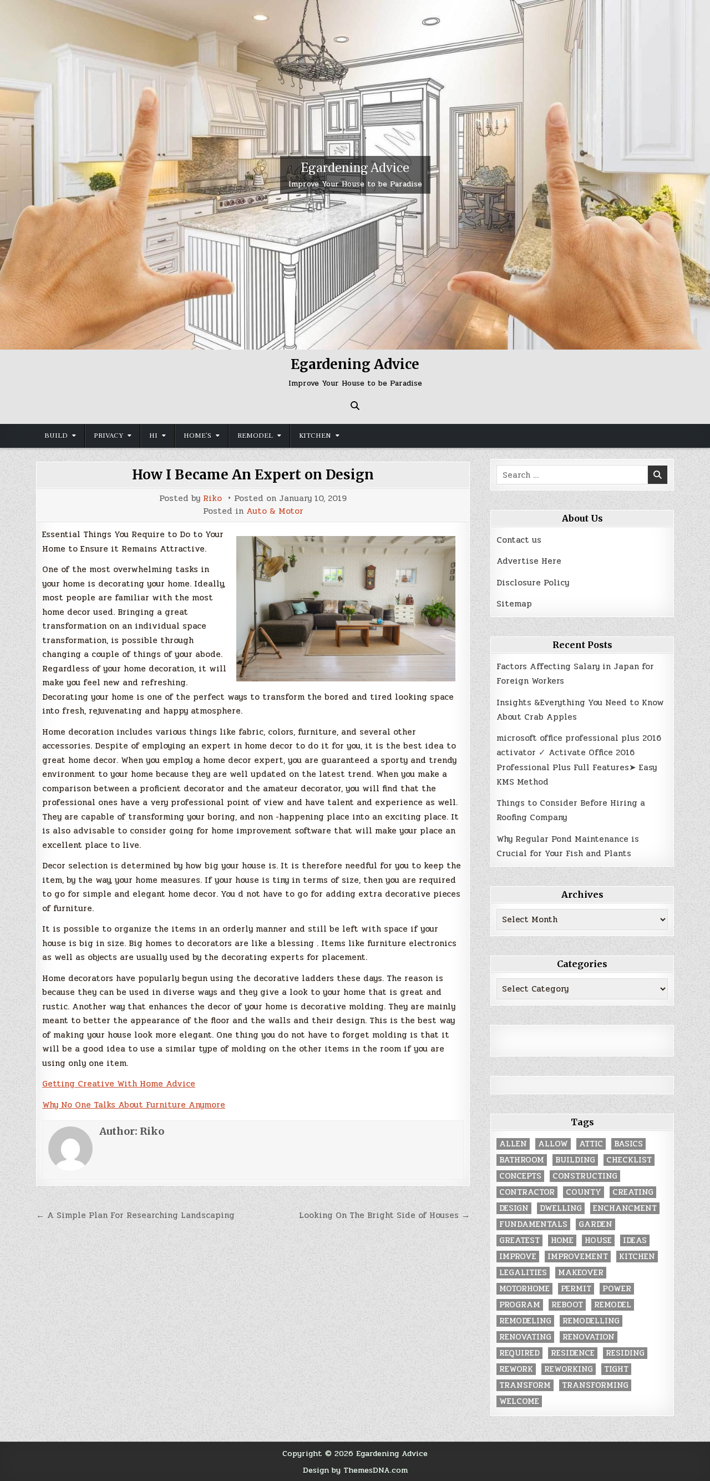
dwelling (561, 1208)
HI (153, 435)
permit (576, 1289)
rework (516, 1369)
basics (628, 1144)
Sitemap (514, 603)
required (519, 1353)
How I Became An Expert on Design (253, 474)
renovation (588, 1337)
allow (553, 1144)
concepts (520, 1176)
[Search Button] (355, 405)
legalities (523, 1272)
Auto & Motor (274, 511)
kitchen (637, 1256)
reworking (568, 1369)
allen (513, 1144)
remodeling (525, 1321)
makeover (581, 1272)
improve (517, 1256)
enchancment (625, 1208)
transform (525, 1385)
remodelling (591, 1321)
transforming (595, 1385)
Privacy (108, 435)
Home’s (197, 435)
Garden (595, 1224)
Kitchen (315, 435)
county (583, 1192)
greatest (519, 1240)
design (514, 1208)
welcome (519, 1401)
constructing (584, 1176)
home (562, 1240)
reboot (567, 1305)
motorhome (524, 1289)
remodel (612, 1305)
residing (625, 1353)
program (519, 1305)
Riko (212, 498)
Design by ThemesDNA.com (355, 1470)
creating (632, 1192)
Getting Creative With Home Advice (118, 1083)
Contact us (518, 540)
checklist (629, 1160)
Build (56, 435)
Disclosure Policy (532, 582)
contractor (527, 1192)
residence (573, 1353)
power (616, 1289)
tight (616, 1369)
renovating (525, 1337)
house (598, 1240)
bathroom (521, 1160)
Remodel (255, 435)
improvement (577, 1256)
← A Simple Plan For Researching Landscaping (135, 1215)
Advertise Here (528, 561)
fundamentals (533, 1224)
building (575, 1160)
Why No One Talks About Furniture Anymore (133, 1104)
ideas (635, 1240)
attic (591, 1144)
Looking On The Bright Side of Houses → (384, 1215)
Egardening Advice (355, 167)
